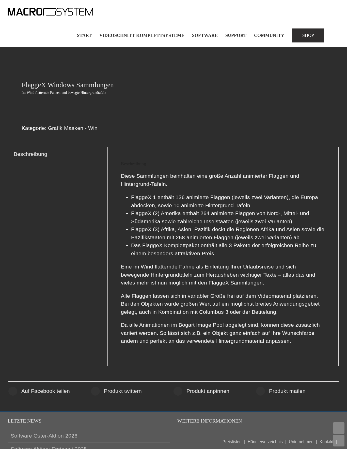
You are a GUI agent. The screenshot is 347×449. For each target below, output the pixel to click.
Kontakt (326, 442)
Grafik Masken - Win (73, 128)
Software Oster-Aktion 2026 (44, 436)
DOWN (338, 440)
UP (338, 428)
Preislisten (232, 442)
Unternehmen (301, 442)
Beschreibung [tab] (30, 154)
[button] (333, 35)
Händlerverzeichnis (265, 442)
